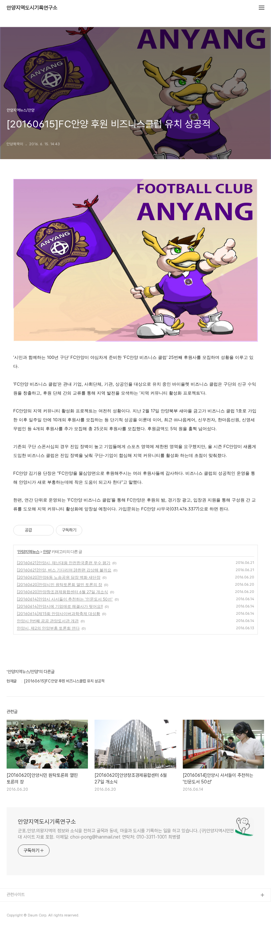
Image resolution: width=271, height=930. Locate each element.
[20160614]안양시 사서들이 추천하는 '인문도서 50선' (65, 599)
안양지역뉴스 (28, 551)
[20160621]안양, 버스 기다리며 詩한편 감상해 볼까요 (64, 570)
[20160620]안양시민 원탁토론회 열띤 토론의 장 (59, 584)
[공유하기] (38, 530)
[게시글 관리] (46, 530)
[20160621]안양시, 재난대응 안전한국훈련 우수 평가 (63, 562)
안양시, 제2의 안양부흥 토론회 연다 (48, 628)
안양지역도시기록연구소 (32, 8)
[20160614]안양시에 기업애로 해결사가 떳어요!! (60, 606)
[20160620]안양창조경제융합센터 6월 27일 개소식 (62, 591)
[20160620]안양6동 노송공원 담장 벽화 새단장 (58, 577)
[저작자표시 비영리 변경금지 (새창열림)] (91, 530)
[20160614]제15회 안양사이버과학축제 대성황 (58, 613)
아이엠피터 (16, 906)
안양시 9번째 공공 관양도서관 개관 (48, 620)
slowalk (14, 916)
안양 (46, 551)
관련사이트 (16, 894)
